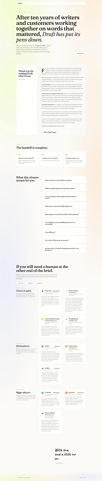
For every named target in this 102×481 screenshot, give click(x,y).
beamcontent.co (72, 292)
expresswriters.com (49, 414)
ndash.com (57, 346)
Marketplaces (30, 283)
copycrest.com (56, 290)
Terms (81, 477)
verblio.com (57, 368)
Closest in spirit (21, 283)
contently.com (56, 392)
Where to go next (80, 53)
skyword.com (81, 392)
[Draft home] (19, 3)
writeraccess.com (73, 348)
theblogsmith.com (73, 320)
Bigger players (39, 283)
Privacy (84, 477)
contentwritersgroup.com (51, 320)
